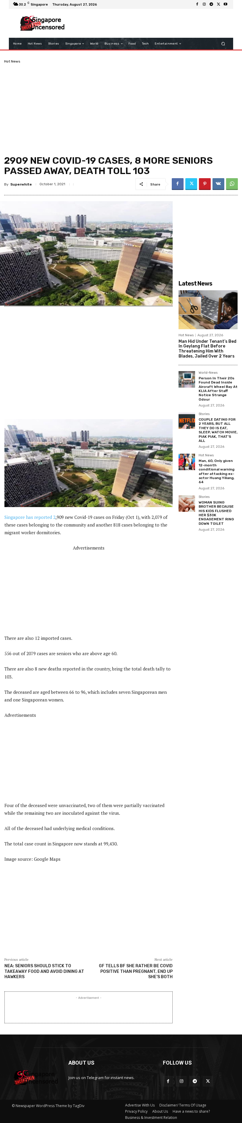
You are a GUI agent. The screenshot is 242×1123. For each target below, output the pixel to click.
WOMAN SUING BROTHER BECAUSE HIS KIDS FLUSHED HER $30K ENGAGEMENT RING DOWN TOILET (216, 513)
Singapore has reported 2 (29, 517)
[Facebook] (197, 4)
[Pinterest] (205, 184)
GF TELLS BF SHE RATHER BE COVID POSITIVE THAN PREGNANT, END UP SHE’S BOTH (136, 971)
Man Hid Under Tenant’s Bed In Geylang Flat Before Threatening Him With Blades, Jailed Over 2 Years (207, 349)
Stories (204, 414)
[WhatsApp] (232, 184)
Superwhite (21, 184)
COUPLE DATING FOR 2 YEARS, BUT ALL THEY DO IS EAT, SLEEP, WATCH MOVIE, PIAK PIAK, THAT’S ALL (218, 430)
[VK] (218, 184)
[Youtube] (225, 4)
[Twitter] (218, 4)
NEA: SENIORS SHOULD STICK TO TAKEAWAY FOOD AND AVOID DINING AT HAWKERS (44, 971)
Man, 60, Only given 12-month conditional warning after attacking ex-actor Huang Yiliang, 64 (216, 471)
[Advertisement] (149, 23)
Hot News (12, 61)
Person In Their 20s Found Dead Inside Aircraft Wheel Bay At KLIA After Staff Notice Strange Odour (218, 388)
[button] (223, 44)
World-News (208, 373)
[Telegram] (211, 4)
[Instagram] (204, 4)
